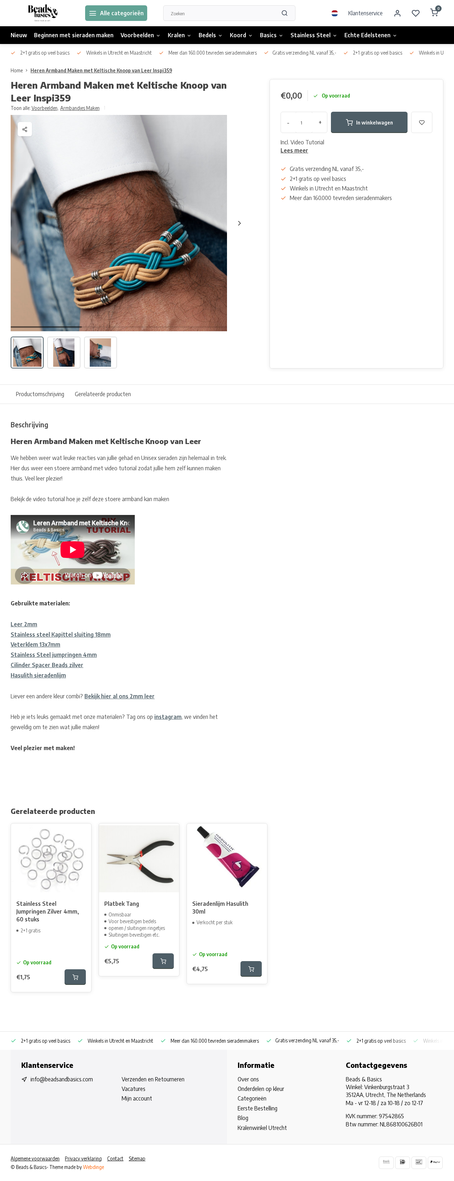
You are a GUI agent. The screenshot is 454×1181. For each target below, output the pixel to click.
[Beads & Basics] (42, 13)
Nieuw (19, 35)
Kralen (176, 35)
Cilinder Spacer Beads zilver (47, 665)
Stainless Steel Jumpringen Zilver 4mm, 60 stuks (47, 911)
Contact (115, 1158)
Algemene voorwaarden (35, 1158)
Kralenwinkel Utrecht (262, 1127)
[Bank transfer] (386, 1163)
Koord (238, 35)
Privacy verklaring (83, 1158)
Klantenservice (365, 13)
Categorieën (252, 1098)
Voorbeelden (137, 35)
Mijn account (137, 1098)
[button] (239, 223)
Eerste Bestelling (257, 1108)
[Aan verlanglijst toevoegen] (80, 834)
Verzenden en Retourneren (153, 1079)
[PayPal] (435, 1163)
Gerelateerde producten (103, 394)
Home (17, 70)
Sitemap (137, 1158)
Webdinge (93, 1167)
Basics (268, 35)
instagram (168, 716)
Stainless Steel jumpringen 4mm (54, 654)
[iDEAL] (402, 1163)
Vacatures (133, 1088)
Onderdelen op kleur (261, 1088)
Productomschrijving (40, 394)
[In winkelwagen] (75, 977)
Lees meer (294, 150)
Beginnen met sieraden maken (74, 35)
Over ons (248, 1079)
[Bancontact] (418, 1163)
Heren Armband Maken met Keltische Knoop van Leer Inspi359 (101, 70)
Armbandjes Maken (80, 108)
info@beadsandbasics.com (62, 1079)
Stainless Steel (310, 35)
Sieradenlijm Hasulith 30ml (220, 907)
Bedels (207, 35)
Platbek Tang (121, 903)
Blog (243, 1117)
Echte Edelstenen (367, 35)
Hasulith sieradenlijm (38, 675)
